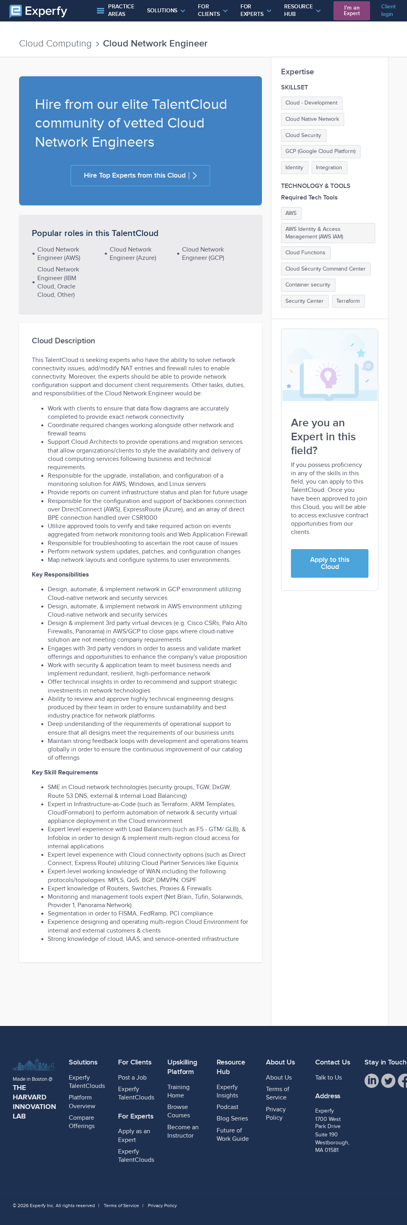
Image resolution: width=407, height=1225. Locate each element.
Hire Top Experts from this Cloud (135, 175)
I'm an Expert (352, 10)
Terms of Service (121, 1205)
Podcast (227, 1107)
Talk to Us (328, 1078)
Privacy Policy (162, 1205)
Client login (388, 10)
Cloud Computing (55, 43)
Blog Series (232, 1118)
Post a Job (132, 1078)
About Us (279, 1078)
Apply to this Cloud (329, 563)
